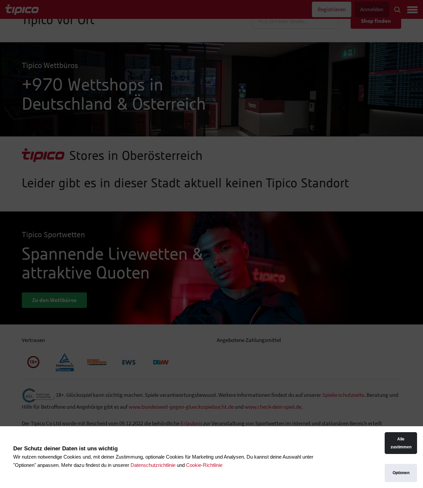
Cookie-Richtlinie (204, 465)
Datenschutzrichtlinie (153, 465)
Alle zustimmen (401, 443)
